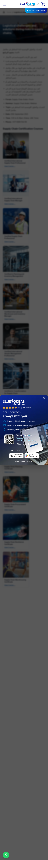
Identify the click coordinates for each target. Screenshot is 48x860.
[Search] (38, 4)
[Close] (44, 398)
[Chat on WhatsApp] (6, 855)
